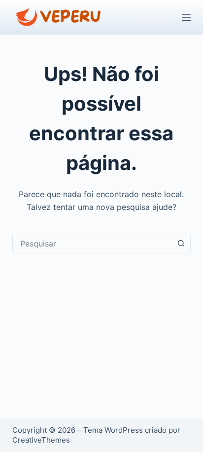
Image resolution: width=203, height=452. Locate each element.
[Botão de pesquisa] (180, 243)
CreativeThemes (41, 440)
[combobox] (92, 243)
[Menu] (186, 17)
